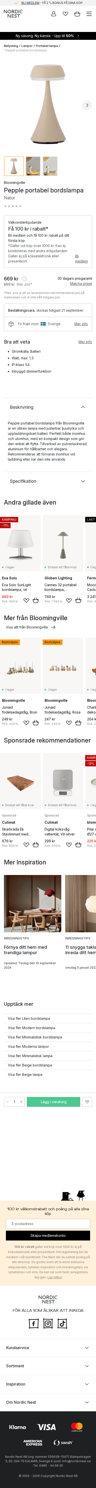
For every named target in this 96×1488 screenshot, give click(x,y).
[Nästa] (87, 105)
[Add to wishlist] (26, 600)
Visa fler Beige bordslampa (30, 1065)
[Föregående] (9, 105)
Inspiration (15, 1384)
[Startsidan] (13, 14)
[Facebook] (34, 1322)
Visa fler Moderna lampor (28, 1046)
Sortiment (15, 1365)
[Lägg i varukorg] (36, 600)
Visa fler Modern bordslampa (31, 1028)
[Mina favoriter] (65, 14)
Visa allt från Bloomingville (27, 627)
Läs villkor (55, 1277)
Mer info (81, 324)
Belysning (11, 46)
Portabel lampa (47, 46)
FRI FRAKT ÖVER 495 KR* (51, 3)
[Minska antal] (7, 1102)
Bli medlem (81, 258)
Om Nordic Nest (21, 1402)
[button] (13, 206)
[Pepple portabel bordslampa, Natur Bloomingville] (48, 104)
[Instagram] (48, 1322)
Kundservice (17, 1347)
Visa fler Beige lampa (25, 1074)
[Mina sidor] (54, 14)
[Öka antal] (21, 1102)
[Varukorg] (77, 14)
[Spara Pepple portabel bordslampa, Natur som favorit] (87, 1102)
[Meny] (89, 14)
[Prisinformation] (24, 279)
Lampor (27, 46)
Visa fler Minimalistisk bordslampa (35, 1037)
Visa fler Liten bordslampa (29, 1018)
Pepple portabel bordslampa (26, 50)
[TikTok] (62, 1322)
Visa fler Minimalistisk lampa (30, 1056)
